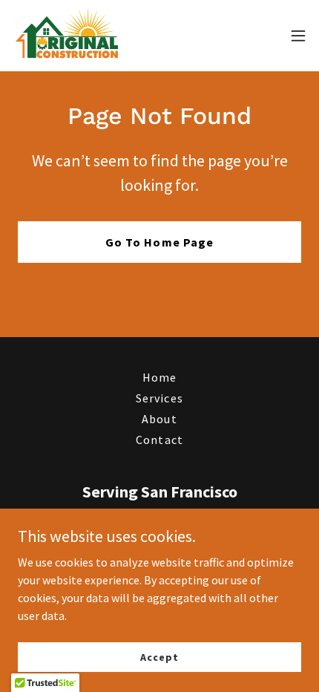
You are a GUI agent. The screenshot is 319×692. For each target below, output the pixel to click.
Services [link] (159, 398)
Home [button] (159, 377)
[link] (68, 35)
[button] (298, 35)
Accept (159, 656)
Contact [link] (159, 439)
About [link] (159, 418)
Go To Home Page (159, 242)
